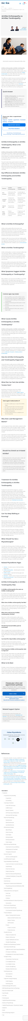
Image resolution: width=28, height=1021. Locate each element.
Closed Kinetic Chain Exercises (12, 959)
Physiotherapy (10, 133)
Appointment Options (14, 125)
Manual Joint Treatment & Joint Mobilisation (13, 883)
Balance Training (11, 920)
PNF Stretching (9, 976)
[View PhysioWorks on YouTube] (14, 739)
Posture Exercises (11, 930)
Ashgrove (5, 119)
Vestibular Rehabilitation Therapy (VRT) (14, 876)
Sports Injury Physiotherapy (9, 946)
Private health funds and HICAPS (18, 134)
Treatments (4, 793)
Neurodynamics (9, 973)
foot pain (12, 352)
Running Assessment (10, 839)
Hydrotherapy (9, 866)
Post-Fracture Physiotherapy (10, 905)
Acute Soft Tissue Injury (10, 805)
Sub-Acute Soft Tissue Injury (11, 815)
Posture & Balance (8, 912)
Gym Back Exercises (10, 825)
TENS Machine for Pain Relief (12, 849)
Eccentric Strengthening (10, 966)
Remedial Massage (17, 133)
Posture (7, 925)
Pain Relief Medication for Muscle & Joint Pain (13, 900)
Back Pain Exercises (10, 822)
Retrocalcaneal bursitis (9, 577)
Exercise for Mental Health (7, 990)
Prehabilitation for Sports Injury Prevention (14, 954)
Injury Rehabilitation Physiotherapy (11, 861)
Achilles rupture (20, 392)
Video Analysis (9, 842)
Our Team (4, 995)
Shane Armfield (23, 29)
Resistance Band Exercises (11, 969)
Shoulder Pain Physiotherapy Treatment (12, 944)
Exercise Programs (8, 854)
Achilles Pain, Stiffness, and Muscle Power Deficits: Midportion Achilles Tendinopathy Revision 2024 (14, 761)
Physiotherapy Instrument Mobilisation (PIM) (15, 886)
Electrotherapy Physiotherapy (10, 844)
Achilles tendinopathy (8, 570)
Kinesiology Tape (9, 983)
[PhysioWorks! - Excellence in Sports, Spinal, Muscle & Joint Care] (5, 3)
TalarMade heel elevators (17, 500)
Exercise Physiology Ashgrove (8, 1012)
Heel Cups (8, 893)
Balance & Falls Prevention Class (14, 917)
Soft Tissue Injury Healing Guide (12, 812)
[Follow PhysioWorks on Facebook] (6, 739)
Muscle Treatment (9, 810)
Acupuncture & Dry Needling (10, 795)
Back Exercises (9, 820)
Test (3, 1015)
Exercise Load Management (11, 856)
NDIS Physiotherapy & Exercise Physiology (10, 988)
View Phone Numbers (14, 128)
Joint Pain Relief (7, 878)
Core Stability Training (10, 964)
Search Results (5, 993)
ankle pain (7, 352)
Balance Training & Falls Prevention (13, 915)
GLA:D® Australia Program (9, 859)
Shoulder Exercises (8, 932)
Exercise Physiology (7, 134)
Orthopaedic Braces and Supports (11, 890)
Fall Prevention (11, 922)
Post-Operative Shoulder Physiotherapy (14, 910)
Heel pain (6, 575)
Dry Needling (8, 800)
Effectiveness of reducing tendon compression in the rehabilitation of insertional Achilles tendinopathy (14, 772)
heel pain (21, 84)
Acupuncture (8, 798)
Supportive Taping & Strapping (10, 978)
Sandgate (10, 121)
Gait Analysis (8, 834)
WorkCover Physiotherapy (7, 1002)
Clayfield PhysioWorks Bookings (8, 1000)
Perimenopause (5, 998)
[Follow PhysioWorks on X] (22, 739)
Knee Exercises (7, 881)
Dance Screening (9, 832)
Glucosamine (8, 903)
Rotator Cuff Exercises (10, 937)
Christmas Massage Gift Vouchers (9, 985)
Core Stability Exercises (10, 961)
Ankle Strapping (9, 981)
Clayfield (10, 119)
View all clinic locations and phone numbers (14, 700)
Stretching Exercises (8, 971)
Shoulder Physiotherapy (11, 942)
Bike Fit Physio (9, 830)
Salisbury (5, 121)
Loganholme (16, 119)
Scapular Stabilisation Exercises (12, 939)
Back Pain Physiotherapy (9, 817)
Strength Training (7, 956)
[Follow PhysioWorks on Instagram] (10, 739)
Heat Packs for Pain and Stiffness (12, 847)
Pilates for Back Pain (10, 871)
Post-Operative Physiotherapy (10, 907)
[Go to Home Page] (1, 8)
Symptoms (4, 1007)
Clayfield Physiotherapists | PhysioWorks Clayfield (12, 1005)
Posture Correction (12, 927)
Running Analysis (9, 837)
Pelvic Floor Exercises (10, 869)
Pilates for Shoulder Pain (11, 934)
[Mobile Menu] (20, 3)
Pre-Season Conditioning (11, 951)
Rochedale (22, 119)
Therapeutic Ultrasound (11, 851)
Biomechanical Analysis (9, 827)
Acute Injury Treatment (8, 802)
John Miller (24, 28)
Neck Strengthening (8, 888)
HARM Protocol (9, 808)
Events (3, 1010)
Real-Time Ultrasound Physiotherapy (13, 873)
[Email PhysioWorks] (14, 743)
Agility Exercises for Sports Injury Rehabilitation (15, 949)
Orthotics (8, 898)
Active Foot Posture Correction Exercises (14, 864)
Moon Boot (8, 895)
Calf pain (5, 567)
